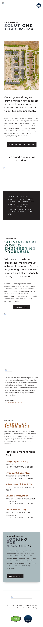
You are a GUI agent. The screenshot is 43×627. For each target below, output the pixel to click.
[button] (38, 5)
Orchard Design (22, 608)
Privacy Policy (32, 608)
